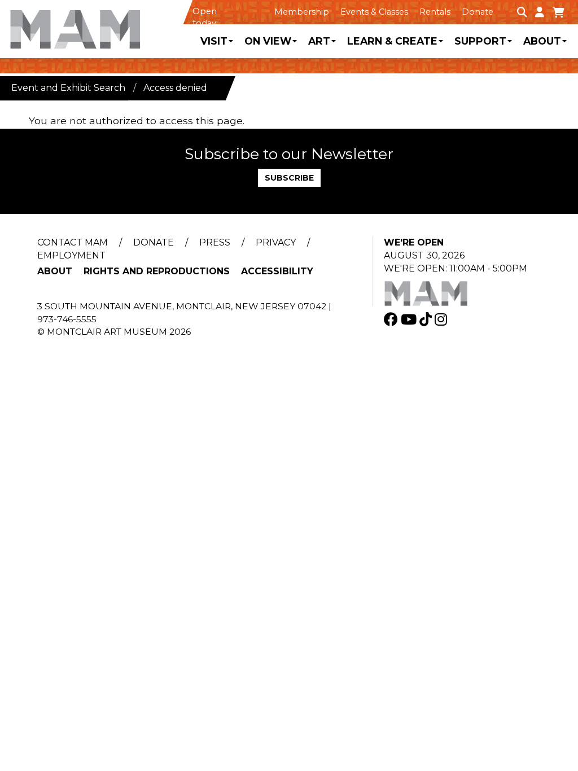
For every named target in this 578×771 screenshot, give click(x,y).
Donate (477, 12)
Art (319, 41)
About (542, 41)
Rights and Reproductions (157, 271)
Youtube (410, 319)
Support (480, 41)
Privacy (276, 242)
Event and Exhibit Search (68, 87)
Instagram (442, 319)
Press (214, 242)
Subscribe (289, 178)
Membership (301, 12)
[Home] (96, 25)
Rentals (434, 12)
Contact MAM (72, 242)
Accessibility (277, 271)
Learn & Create (392, 41)
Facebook (392, 319)
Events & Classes (374, 12)
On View (267, 41)
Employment (71, 255)
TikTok (427, 319)
